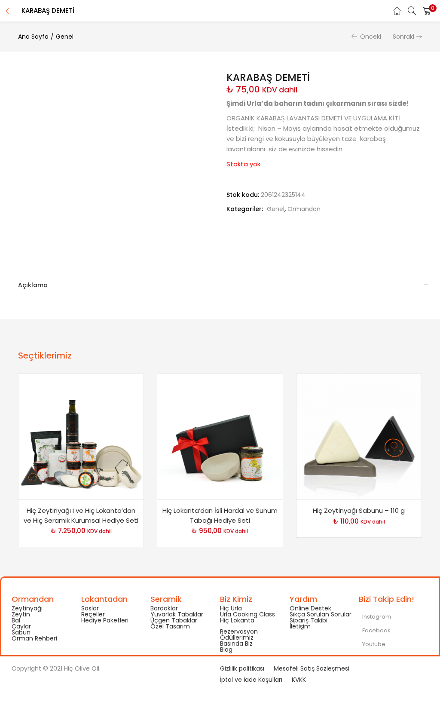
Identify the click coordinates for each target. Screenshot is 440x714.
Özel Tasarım (170, 626)
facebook (376, 630)
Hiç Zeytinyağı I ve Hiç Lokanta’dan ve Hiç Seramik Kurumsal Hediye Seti (81, 515)
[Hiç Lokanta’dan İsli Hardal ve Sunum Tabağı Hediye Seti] (219, 436)
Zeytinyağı (27, 608)
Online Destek (310, 608)
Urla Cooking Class (247, 614)
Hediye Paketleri (104, 620)
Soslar (90, 608)
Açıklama (33, 285)
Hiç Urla (231, 608)
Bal (16, 620)
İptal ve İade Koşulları (251, 679)
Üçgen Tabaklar (173, 620)
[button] (427, 10)
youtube (373, 644)
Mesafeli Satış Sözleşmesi (311, 668)
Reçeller (93, 614)
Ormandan (304, 209)
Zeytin (21, 614)
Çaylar (21, 626)
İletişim (300, 626)
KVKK (299, 679)
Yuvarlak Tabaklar (176, 614)
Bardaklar (164, 608)
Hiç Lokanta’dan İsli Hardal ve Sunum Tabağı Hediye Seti (220, 515)
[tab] (220, 285)
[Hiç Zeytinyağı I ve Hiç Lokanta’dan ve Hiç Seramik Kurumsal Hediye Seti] (81, 436)
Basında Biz (236, 643)
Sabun (21, 632)
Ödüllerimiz (237, 637)
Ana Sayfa (33, 36)
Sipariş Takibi (308, 620)
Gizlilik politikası (242, 668)
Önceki (370, 36)
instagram (376, 617)
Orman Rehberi (34, 638)
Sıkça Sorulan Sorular (320, 614)
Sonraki (403, 36)
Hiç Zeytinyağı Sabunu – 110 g (359, 510)
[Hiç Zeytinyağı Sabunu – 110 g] (359, 436)
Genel (64, 36)
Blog (226, 649)
